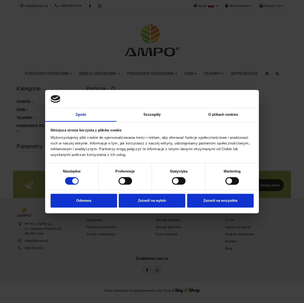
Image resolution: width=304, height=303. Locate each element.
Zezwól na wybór (152, 201)
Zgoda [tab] (81, 115)
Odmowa (83, 201)
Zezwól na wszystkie (220, 201)
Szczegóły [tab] (152, 115)
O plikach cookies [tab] (223, 115)
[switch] (125, 181)
